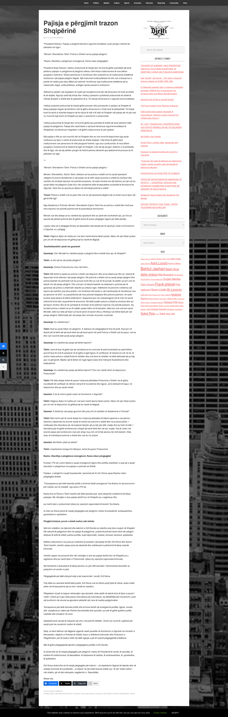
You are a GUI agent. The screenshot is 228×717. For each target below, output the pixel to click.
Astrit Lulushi (159, 263)
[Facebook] (3, 346)
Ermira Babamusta (157, 279)
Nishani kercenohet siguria (67, 693)
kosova (176, 294)
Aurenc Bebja (174, 263)
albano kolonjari (145, 259)
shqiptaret (178, 309)
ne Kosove (180, 299)
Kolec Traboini (166, 295)
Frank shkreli (165, 284)
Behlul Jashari (153, 268)
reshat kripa (174, 305)
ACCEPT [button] (175, 712)
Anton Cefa (166, 259)
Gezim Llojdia (159, 289)
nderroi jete (172, 298)
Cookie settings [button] (160, 712)
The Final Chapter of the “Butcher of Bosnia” (159, 105)
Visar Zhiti (170, 313)
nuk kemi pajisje (88, 693)
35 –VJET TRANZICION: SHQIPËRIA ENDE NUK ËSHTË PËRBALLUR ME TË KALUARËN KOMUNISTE (161, 127)
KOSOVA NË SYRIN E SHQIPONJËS (157, 99)
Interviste (144, 295)
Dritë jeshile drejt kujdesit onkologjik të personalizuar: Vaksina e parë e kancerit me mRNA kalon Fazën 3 (159, 114)
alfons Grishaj (156, 259)
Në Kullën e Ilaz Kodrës (151, 136)
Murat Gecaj (163, 299)
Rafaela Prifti (170, 302)
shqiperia (170, 309)
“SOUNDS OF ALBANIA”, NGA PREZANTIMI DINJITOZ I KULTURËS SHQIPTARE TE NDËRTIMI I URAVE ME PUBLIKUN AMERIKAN (162, 68)
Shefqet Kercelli (158, 309)
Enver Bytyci (146, 279)
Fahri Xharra (148, 284)
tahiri (132, 693)
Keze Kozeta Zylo (154, 295)
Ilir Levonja (174, 289)
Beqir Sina (172, 269)
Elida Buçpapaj (165, 274)
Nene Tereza (145, 302)
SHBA (148, 309)
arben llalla (175, 258)
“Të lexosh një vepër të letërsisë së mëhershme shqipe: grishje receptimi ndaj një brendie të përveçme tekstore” (161, 164)
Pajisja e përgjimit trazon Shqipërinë (112, 693)
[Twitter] (3, 353)
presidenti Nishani (156, 302)
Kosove (144, 298)
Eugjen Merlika (171, 279)
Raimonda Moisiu (151, 305)
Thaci (157, 314)
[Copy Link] (3, 360)
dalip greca (149, 274)
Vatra (162, 313)
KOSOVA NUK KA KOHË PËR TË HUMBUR (160, 173)
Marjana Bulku (153, 299)
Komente (59, 691)
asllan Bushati (145, 263)
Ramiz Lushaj (164, 305)
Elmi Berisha (178, 275)
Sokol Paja (148, 313)
